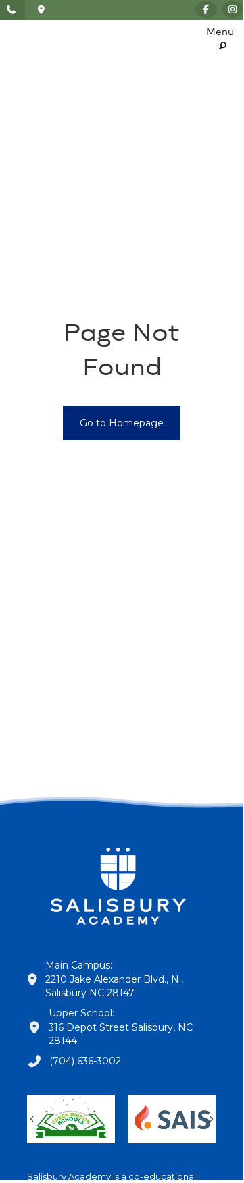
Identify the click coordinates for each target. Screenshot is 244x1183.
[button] (220, 40)
